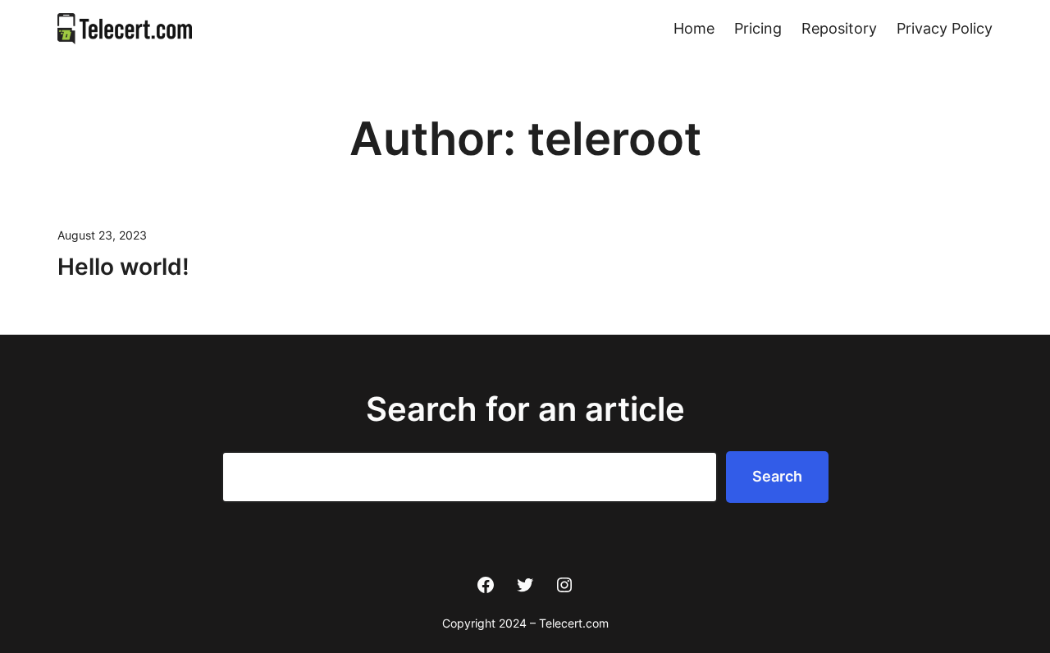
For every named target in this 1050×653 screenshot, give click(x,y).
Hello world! (123, 267)
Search (777, 476)
